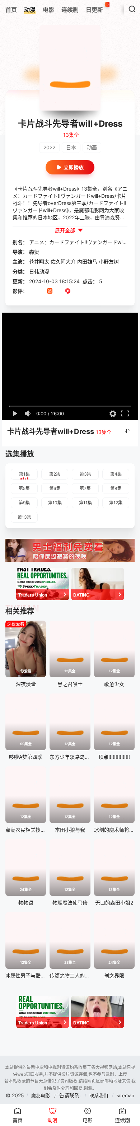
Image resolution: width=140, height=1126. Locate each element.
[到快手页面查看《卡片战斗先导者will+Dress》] (49, 291)
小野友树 (109, 261)
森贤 (34, 252)
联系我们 (99, 1095)
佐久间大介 (63, 261)
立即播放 (74, 167)
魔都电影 (40, 1095)
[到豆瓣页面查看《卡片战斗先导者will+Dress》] (31, 291)
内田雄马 (87, 261)
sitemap (125, 1095)
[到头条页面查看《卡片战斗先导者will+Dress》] (58, 291)
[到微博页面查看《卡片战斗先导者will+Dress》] (76, 291)
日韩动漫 (39, 271)
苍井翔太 (39, 261)
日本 (71, 147)
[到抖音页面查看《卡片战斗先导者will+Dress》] (40, 291)
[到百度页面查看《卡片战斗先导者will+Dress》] (85, 291)
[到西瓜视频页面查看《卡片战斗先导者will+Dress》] (67, 291)
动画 (92, 147)
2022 (49, 147)
